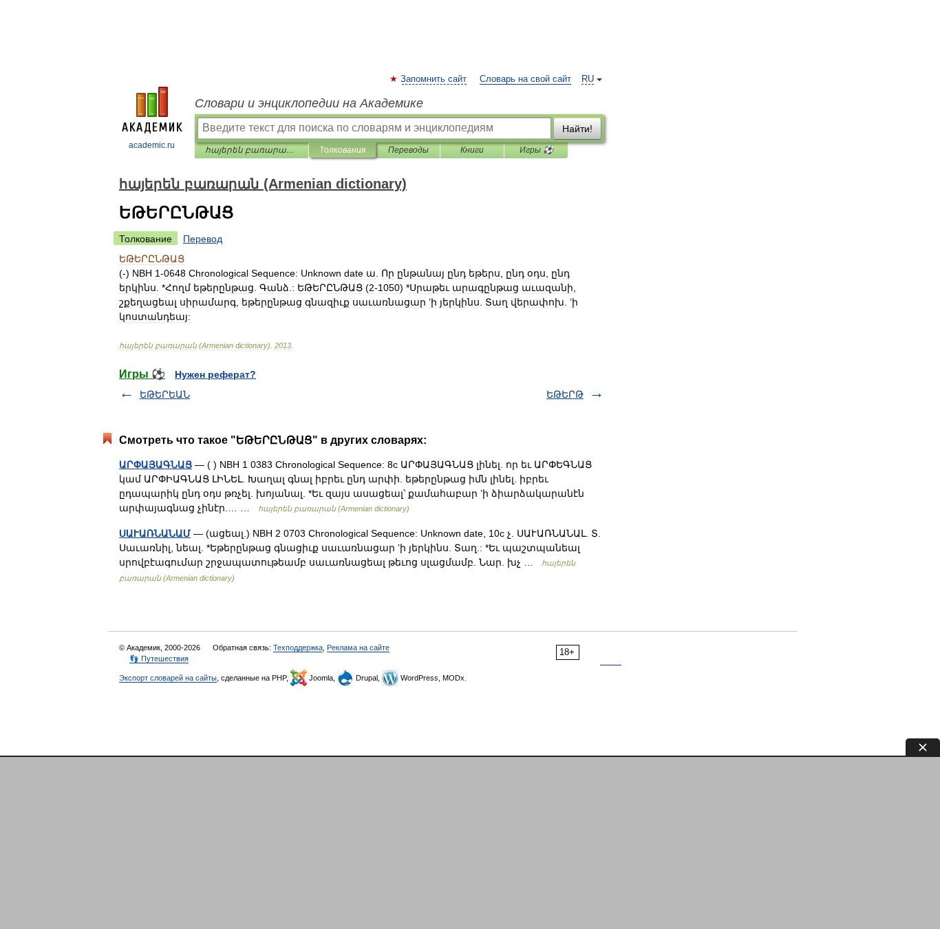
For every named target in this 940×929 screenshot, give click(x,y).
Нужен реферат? (215, 374)
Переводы (408, 150)
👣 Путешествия (159, 658)
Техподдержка (298, 647)
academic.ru (152, 145)
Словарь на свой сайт (525, 79)
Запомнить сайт (434, 79)
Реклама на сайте (358, 647)
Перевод (202, 238)
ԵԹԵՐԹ (565, 394)
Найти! (577, 128)
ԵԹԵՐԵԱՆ (165, 394)
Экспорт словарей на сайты (168, 678)
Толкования (342, 150)
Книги (472, 150)
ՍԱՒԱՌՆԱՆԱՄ (155, 533)
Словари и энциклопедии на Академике (309, 103)
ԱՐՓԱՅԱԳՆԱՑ (155, 464)
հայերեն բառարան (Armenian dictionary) (251, 150)
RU (587, 79)
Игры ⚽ (536, 150)
